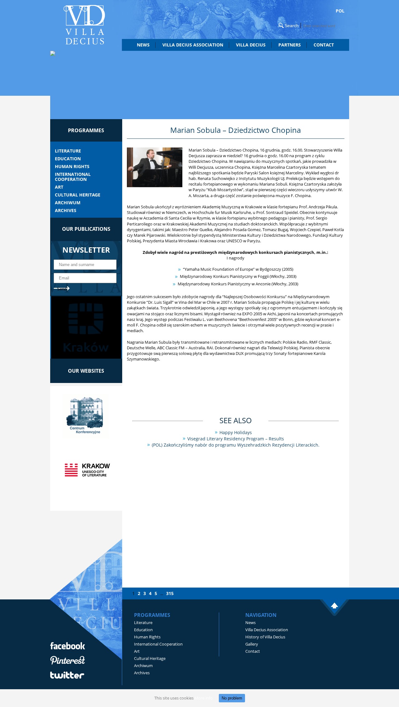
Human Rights (72, 166)
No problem (232, 698)
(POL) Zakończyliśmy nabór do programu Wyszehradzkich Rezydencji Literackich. (236, 445)
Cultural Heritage (77, 194)
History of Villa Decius (265, 637)
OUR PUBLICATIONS (86, 228)
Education (68, 158)
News (143, 45)
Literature (68, 150)
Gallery (251, 644)
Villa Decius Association (266, 629)
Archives (65, 210)
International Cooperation (73, 177)
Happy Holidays (235, 432)
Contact (324, 45)
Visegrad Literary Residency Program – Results (235, 439)
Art (59, 187)
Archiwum (67, 202)
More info (204, 698)
